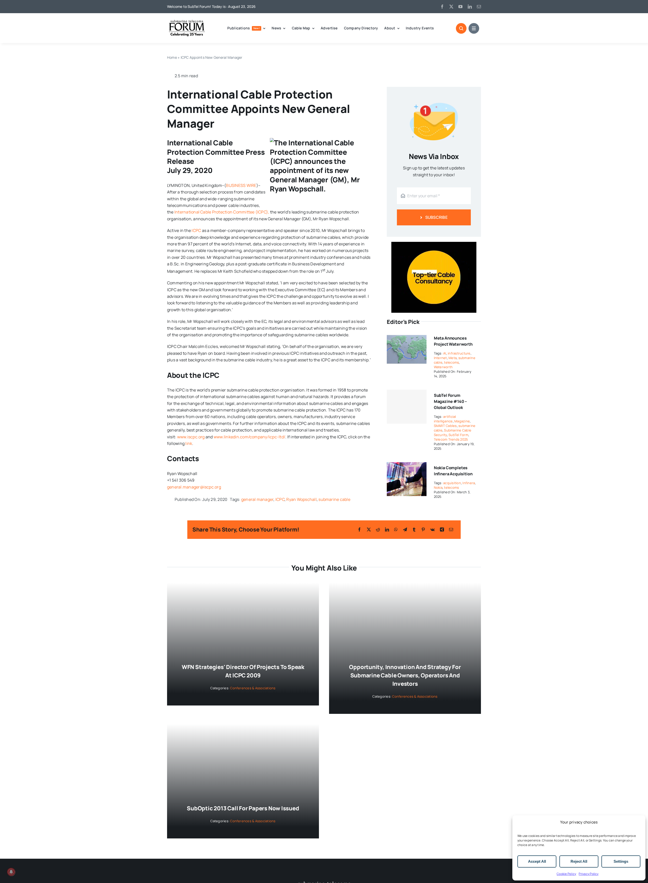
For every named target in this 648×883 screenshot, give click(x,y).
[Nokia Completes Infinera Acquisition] (407, 465)
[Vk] (432, 529)
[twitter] (451, 7)
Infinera (468, 483)
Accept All (537, 861)
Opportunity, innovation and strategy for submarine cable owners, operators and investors (405, 675)
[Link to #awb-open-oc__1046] (461, 28)
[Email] (451, 529)
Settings (621, 861)
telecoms (451, 362)
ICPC (196, 230)
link (188, 443)
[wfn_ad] (433, 244)
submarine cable (334, 499)
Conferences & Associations (252, 688)
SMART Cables (445, 425)
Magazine (462, 421)
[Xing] (442, 529)
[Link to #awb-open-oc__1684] (474, 28)
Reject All (579, 861)
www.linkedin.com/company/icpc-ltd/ (249, 437)
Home (172, 57)
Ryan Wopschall (301, 499)
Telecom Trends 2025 (451, 439)
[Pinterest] (423, 529)
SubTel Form (458, 435)
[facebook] (442, 7)
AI (444, 353)
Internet (440, 358)
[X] (368, 529)
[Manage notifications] (11, 872)
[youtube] (460, 7)
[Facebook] (359, 529)
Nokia (438, 487)
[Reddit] (377, 529)
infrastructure (459, 353)
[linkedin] (470, 7)
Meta (453, 358)
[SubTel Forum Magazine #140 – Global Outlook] (407, 407)
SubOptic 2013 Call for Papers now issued (243, 808)
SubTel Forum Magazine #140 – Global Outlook (450, 401)
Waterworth (443, 367)
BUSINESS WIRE (241, 185)
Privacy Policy (588, 874)
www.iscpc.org (191, 437)
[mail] (479, 7)
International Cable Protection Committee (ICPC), (221, 212)
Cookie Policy (566, 874)
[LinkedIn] (387, 529)
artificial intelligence (445, 418)
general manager (257, 499)
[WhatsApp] (396, 529)
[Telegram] (405, 529)
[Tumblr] (414, 529)
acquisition (452, 483)
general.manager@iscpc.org (194, 487)
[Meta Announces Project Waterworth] (407, 336)
